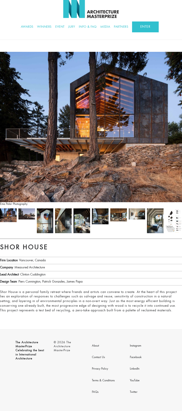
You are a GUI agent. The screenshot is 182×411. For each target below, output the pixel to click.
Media (105, 27)
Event (60, 27)
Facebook (136, 357)
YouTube (135, 380)
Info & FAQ (88, 27)
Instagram (135, 345)
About (95, 345)
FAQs (95, 392)
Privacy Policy (100, 368)
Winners (44, 27)
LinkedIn (134, 368)
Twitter (133, 392)
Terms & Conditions (103, 380)
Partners (121, 27)
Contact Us (98, 357)
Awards (27, 27)
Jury (71, 27)
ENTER (145, 27)
